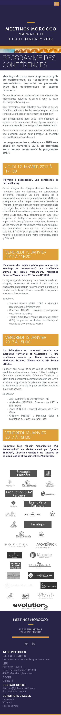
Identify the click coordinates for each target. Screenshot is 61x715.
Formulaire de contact (14, 691)
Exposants (8, 699)
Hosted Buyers (10, 705)
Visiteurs (7, 702)
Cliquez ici (8, 680)
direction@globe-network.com (19, 688)
